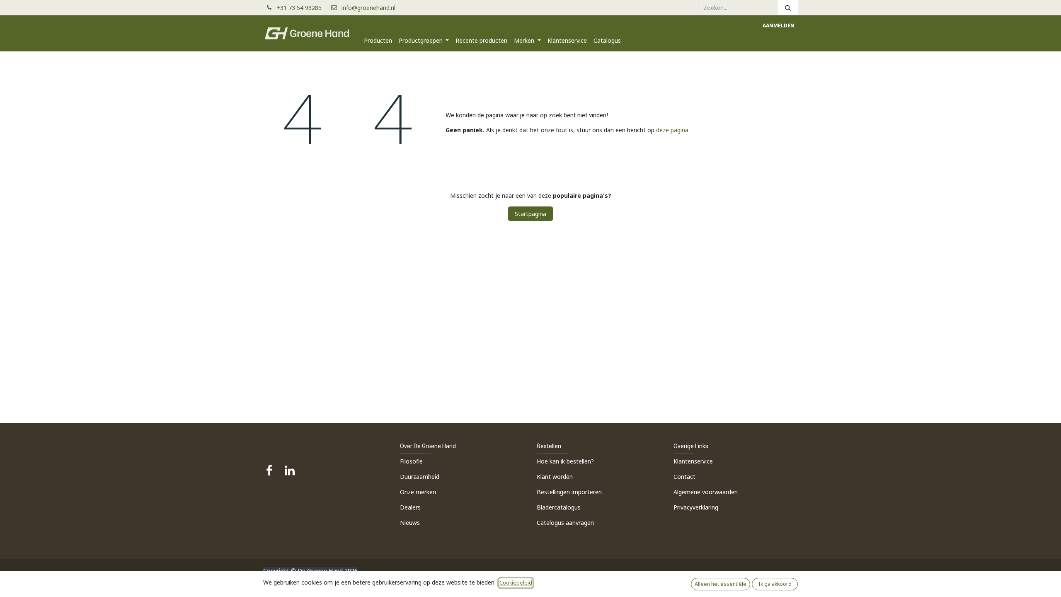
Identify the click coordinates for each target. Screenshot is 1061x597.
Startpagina (530, 214)
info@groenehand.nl (368, 8)
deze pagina (672, 130)
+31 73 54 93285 (302, 8)
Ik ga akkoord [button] (775, 583)
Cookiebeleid (515, 582)
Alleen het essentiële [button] (720, 583)
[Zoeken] (788, 7)
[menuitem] (378, 40)
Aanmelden (779, 25)
